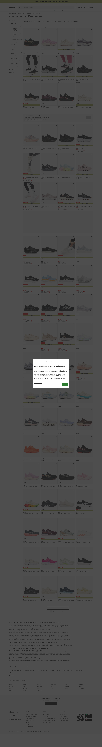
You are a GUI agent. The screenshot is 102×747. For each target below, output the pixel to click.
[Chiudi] (67, 361)
